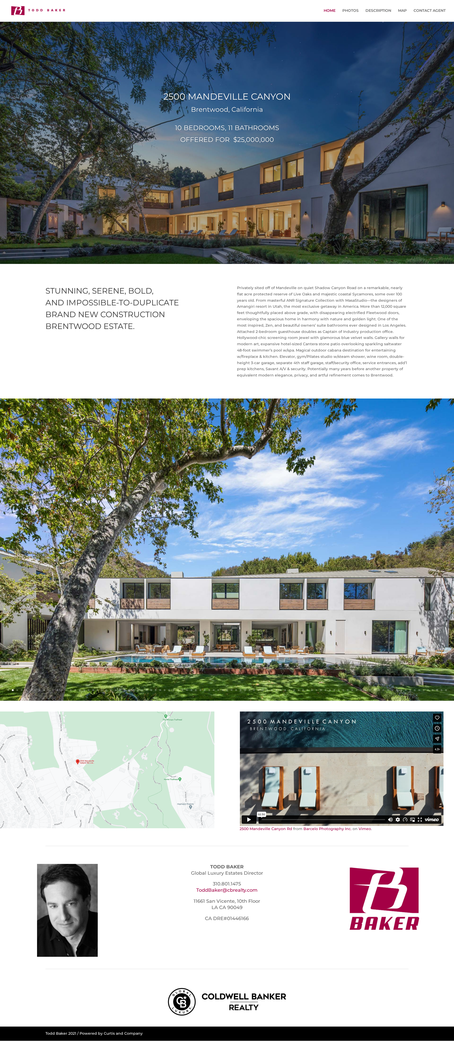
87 (392, 690)
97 (437, 690)
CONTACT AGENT (430, 11)
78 (352, 690)
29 (133, 690)
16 (75, 690)
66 (299, 690)
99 (446, 690)
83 (374, 690)
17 (80, 690)
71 (321, 690)
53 (240, 690)
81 (366, 690)
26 (120, 690)
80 (361, 690)
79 (357, 690)
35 (160, 690)
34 (156, 690)
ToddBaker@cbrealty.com (226, 890)
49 (223, 690)
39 (178, 690)
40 (182, 690)
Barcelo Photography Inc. (327, 828)
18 (84, 690)
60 (272, 690)
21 (98, 690)
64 (290, 690)
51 (232, 690)
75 (339, 690)
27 (124, 690)
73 (330, 690)
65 (294, 690)
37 (169, 690)
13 (62, 690)
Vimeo (365, 828)
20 (93, 690)
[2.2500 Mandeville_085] (227, 699)
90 (406, 690)
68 (307, 690)
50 (227, 690)
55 (249, 690)
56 (254, 690)
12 (57, 690)
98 (441, 690)
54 (245, 690)
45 (205, 690)
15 (71, 690)
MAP (402, 11)
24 (111, 690)
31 (142, 690)
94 (424, 690)
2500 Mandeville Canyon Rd (266, 828)
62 (281, 690)
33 (151, 690)
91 (410, 690)
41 (187, 690)
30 (138, 690)
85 (383, 690)
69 (312, 690)
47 (214, 690)
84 (379, 690)
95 (428, 690)
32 (147, 690)
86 (388, 690)
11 (53, 690)
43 (196, 690)
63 (285, 690)
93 (419, 690)
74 (334, 690)
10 (48, 690)
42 (191, 690)
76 (343, 690)
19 (89, 690)
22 (102, 690)
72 (325, 690)
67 (303, 690)
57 (258, 690)
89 (401, 690)
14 (66, 690)
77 (348, 690)
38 (173, 690)
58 (263, 690)
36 (165, 690)
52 (236, 690)
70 (316, 690)
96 (433, 690)
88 (397, 690)
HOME (330, 11)
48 (218, 690)
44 (200, 690)
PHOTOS (350, 11)
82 (370, 690)
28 (129, 690)
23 (106, 690)
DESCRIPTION (378, 11)
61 (276, 690)
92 (415, 690)
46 (209, 690)
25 (115, 690)
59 (267, 690)
